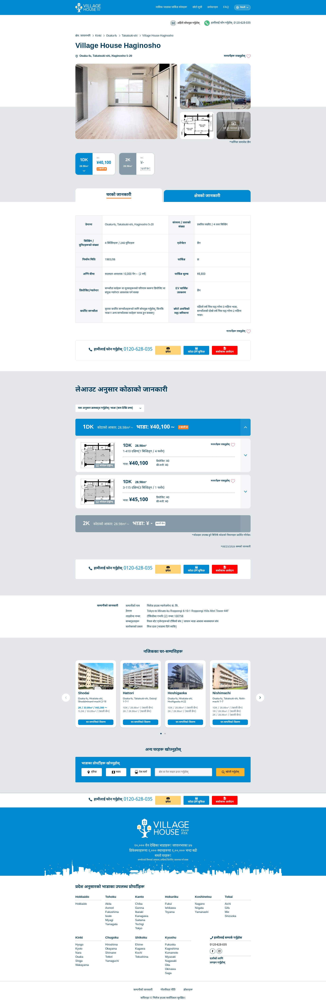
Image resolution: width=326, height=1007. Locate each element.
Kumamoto (171, 953)
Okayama (111, 949)
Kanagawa (141, 916)
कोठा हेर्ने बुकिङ (196, 352)
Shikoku (141, 938)
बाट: (98, 158)
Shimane (110, 953)
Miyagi (109, 920)
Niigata (199, 908)
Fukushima (112, 912)
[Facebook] (212, 951)
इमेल (168, 352)
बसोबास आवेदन (225, 352)
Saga (168, 973)
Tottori (109, 957)
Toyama (170, 912)
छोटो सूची (197, 7)
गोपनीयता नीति (168, 990)
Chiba (138, 904)
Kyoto (78, 949)
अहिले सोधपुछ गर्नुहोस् (188, 23)
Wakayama (82, 965)
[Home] (163, 828)
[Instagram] (219, 951)
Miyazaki (170, 957)
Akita (108, 904)
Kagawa (140, 949)
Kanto (139, 897)
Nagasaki (171, 961)
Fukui (168, 904)
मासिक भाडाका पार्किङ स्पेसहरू (171, 7)
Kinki (79, 938)
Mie (227, 912)
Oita (167, 965)
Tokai (229, 897)
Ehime (139, 945)
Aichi (228, 904)
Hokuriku (171, 897)
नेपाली (242, 7)
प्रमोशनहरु (212, 7)
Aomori (109, 908)
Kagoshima (172, 949)
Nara (78, 953)
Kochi (138, 953)
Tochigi (139, 924)
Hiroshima (111, 945)
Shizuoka (230, 916)
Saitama (140, 920)
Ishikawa (170, 908)
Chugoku (112, 938)
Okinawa (170, 969)
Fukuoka (170, 945)
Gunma (139, 908)
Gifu (227, 908)
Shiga (79, 961)
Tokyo (138, 928)
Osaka (79, 957)
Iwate (108, 916)
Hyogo (79, 945)
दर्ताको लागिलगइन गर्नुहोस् (217, 961)
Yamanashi (202, 912)
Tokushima (141, 957)
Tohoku (110, 897)
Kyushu (170, 938)
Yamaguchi (112, 961)
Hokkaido (82, 897)
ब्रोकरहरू (188, 990)
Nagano (200, 904)
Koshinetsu (203, 897)
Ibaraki (139, 912)
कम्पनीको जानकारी (142, 990)
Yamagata (111, 924)
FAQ (226, 7)
